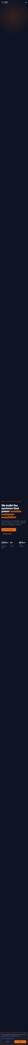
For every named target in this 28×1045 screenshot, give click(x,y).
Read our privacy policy (8, 1038)
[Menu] (25, 2)
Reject (7, 1041)
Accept (20, 1041)
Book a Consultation (9, 529)
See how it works (7, 533)
